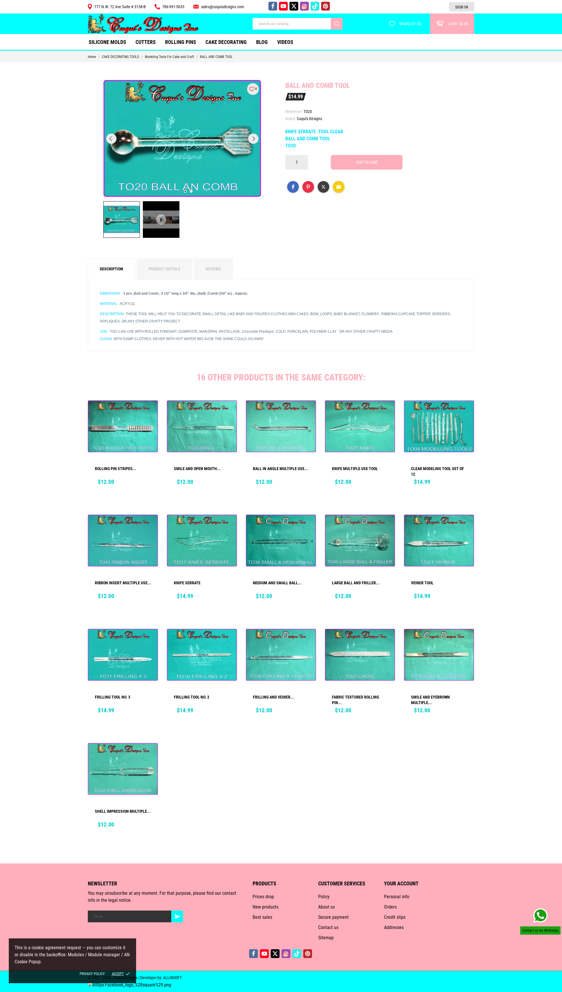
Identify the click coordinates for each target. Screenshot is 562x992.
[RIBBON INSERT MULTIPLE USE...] (149, 527)
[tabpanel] (182, 138)
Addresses (394, 927)
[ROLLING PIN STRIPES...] (149, 413)
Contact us (328, 927)
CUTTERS (147, 40)
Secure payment (333, 917)
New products (265, 907)
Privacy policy (92, 973)
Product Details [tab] (164, 269)
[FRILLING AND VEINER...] (307, 642)
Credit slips (394, 917)
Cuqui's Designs (309, 118)
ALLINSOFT (172, 977)
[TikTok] (315, 6)
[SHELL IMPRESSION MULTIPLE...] (149, 756)
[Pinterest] (325, 6)
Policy (324, 896)
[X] (293, 6)
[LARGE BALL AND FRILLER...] (387, 527)
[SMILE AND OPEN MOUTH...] (228, 413)
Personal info (396, 896)
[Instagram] (304, 6)
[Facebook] (272, 6)
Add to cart (367, 162)
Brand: (290, 118)
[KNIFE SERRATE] (228, 527)
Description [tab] (111, 269)
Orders (390, 907)
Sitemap (326, 937)
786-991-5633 (173, 6)
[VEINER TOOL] (466, 527)
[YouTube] (283, 6)
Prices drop (263, 896)
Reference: (294, 111)
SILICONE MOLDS (107, 42)
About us (326, 907)
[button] (293, 187)
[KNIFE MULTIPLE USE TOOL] (387, 413)
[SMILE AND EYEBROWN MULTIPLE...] (466, 642)
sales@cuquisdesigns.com (222, 6)
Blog (262, 42)
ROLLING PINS (180, 42)
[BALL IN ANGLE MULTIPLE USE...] (307, 413)
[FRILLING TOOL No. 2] (228, 642)
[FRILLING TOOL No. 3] (149, 642)
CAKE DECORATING (226, 42)
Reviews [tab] (213, 269)
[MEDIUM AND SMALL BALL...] (307, 527)
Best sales (262, 917)
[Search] (336, 24)
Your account (401, 883)
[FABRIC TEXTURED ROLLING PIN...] (387, 642)
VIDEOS (285, 42)
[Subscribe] (177, 916)
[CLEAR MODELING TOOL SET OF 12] (466, 413)
